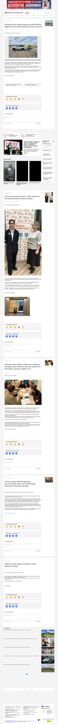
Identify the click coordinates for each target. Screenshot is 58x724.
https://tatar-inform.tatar (10, 512)
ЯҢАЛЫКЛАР (8, 192)
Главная (25, 688)
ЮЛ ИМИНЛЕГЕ (8, 21)
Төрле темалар (31, 688)
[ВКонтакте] (7, 108)
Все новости (48, 181)
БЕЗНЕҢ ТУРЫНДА (19, 15)
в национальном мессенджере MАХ (31, 85)
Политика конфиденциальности (10, 721)
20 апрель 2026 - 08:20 (8, 488)
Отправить (38, 123)
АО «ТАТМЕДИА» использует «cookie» (11, 720)
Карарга (48, 721)
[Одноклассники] (10, 108)
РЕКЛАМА (12, 15)
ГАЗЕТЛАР (34, 15)
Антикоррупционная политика (10, 719)
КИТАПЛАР (39, 15)
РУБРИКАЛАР (27, 15)
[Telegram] (13, 108)
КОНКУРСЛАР (46, 15)
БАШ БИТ (7, 15)
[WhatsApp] (16, 108)
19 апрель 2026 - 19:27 (7, 568)
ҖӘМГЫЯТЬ (7, 559)
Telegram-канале (9, 85)
